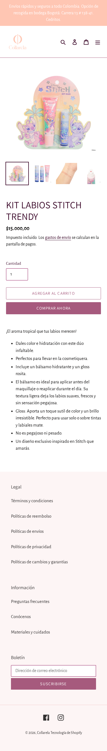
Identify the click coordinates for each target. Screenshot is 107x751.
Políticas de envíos (27, 531)
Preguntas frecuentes (30, 601)
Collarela (43, 733)
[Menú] (97, 41)
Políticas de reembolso (31, 516)
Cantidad (13, 263)
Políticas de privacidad (31, 546)
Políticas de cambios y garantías (39, 561)
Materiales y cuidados (30, 632)
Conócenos (21, 616)
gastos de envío (58, 237)
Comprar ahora (53, 308)
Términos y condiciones (32, 500)
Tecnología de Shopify (66, 733)
